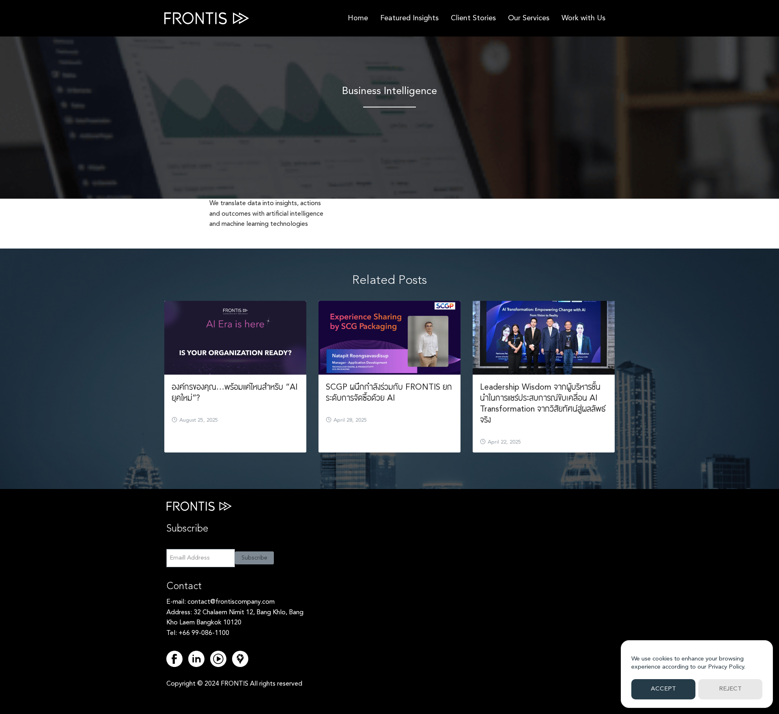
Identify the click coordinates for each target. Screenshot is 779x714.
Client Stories (473, 18)
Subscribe (254, 558)
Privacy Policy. (726, 667)
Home (358, 18)
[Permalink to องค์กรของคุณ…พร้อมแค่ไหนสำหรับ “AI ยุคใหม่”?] (235, 337)
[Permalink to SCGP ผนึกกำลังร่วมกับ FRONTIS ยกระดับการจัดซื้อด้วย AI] (389, 337)
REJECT (730, 689)
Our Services (528, 18)
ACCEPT (663, 689)
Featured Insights (409, 18)
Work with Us (583, 18)
